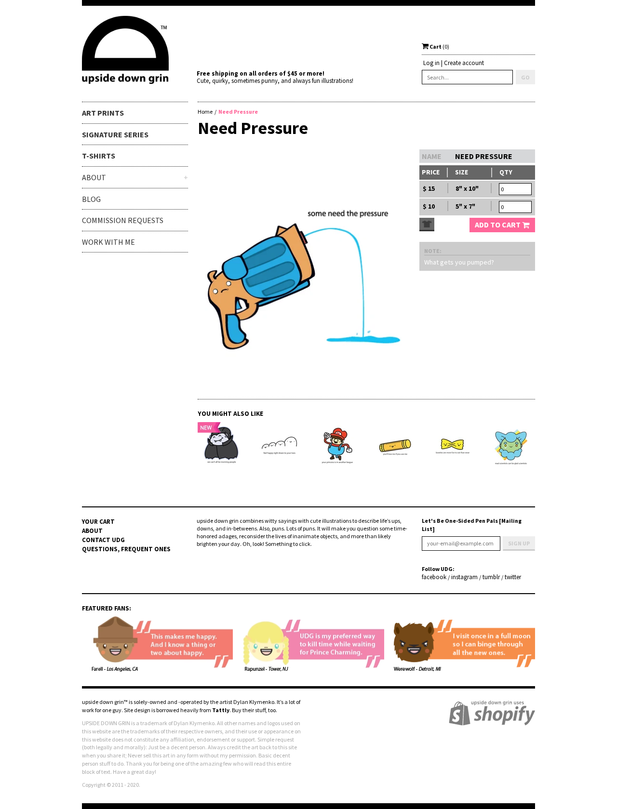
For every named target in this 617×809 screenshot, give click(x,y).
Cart (439, 46)
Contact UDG (103, 540)
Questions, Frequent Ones (126, 549)
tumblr (491, 577)
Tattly (220, 710)
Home (205, 111)
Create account (464, 63)
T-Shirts (98, 155)
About (92, 531)
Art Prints (103, 113)
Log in (431, 63)
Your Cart (98, 521)
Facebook (434, 577)
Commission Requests (122, 220)
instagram (464, 577)
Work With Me (108, 242)
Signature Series (115, 134)
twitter (513, 577)
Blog (91, 199)
